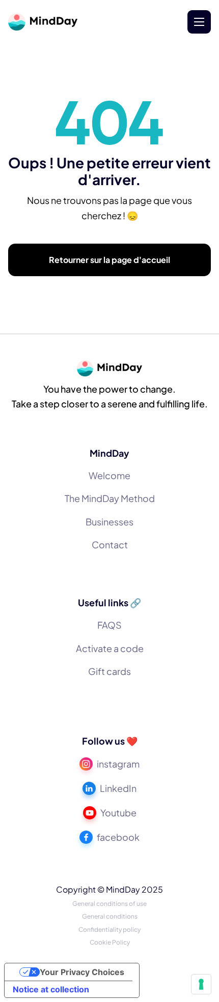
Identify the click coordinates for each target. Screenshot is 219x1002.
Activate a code (110, 648)
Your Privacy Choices (82, 972)
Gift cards (109, 671)
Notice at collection (51, 989)
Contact (110, 544)
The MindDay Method (110, 498)
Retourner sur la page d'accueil (109, 259)
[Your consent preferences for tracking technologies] (201, 984)
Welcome (109, 475)
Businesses (109, 521)
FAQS (109, 625)
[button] (199, 22)
